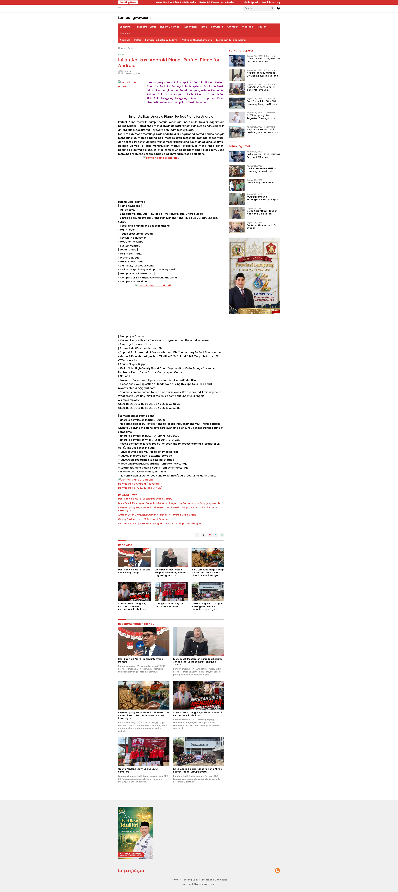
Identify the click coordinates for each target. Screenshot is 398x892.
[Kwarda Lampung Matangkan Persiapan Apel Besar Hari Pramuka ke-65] (237, 199)
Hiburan (261, 26)
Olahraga (247, 26)
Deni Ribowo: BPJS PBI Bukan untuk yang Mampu (145, 498)
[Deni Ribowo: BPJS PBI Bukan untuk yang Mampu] (134, 557)
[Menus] (120, 8)
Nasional (125, 40)
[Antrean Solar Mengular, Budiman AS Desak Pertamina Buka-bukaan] (134, 591)
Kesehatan (190, 26)
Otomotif (232, 26)
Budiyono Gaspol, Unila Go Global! (262, 226)
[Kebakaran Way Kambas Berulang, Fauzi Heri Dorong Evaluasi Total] (237, 75)
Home (175, 879)
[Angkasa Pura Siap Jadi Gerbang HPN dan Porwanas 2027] (237, 132)
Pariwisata (217, 26)
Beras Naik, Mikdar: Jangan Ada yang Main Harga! (262, 212)
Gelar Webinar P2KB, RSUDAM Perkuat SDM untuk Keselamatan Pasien (160, 2)
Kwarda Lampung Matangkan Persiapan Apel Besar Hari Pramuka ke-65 (262, 198)
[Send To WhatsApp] (222, 535)
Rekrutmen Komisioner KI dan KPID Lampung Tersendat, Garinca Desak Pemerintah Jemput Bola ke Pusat (262, 88)
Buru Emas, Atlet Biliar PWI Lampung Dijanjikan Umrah (262, 102)
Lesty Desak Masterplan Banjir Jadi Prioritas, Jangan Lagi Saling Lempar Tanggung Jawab (169, 503)
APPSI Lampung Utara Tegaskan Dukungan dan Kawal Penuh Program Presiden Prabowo (261, 116)
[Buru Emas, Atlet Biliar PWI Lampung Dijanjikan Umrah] (237, 103)
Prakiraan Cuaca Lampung (197, 40)
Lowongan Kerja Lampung (231, 40)
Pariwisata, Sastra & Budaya (161, 40)
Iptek (204, 26)
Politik (137, 40)
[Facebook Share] (197, 535)
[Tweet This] (203, 535)
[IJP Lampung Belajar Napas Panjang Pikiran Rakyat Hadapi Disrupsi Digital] (208, 591)
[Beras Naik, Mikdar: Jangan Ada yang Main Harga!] (237, 213)
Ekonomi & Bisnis (146, 26)
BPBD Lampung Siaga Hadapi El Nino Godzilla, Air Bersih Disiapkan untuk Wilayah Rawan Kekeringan (167, 509)
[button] (272, 8)
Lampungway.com (134, 17)
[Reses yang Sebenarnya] (237, 185)
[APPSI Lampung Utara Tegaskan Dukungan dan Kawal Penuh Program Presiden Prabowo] (237, 117)
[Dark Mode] (278, 8)
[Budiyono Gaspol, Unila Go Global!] (237, 227)
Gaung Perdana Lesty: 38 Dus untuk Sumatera (144, 519)
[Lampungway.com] (132, 870)
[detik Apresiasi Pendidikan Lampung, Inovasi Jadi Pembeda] (237, 171)
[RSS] (277, 870)
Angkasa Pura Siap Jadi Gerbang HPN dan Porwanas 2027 (263, 131)
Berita (121, 54)
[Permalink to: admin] (120, 72)
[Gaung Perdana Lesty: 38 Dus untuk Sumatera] (171, 591)
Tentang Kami (190, 879)
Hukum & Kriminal (170, 26)
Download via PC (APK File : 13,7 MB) (140, 488)
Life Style (125, 33)
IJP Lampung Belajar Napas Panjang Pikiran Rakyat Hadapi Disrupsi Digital (159, 523)
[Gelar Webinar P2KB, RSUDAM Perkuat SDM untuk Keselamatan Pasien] (237, 61)
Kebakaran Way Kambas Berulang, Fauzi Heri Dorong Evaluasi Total (262, 74)
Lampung (125, 26)
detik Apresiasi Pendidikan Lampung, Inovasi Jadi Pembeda (242, 2)
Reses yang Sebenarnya (260, 182)
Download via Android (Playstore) (139, 484)
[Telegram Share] (215, 535)
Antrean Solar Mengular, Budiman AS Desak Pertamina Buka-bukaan (157, 514)
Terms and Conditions (214, 879)
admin (128, 71)
